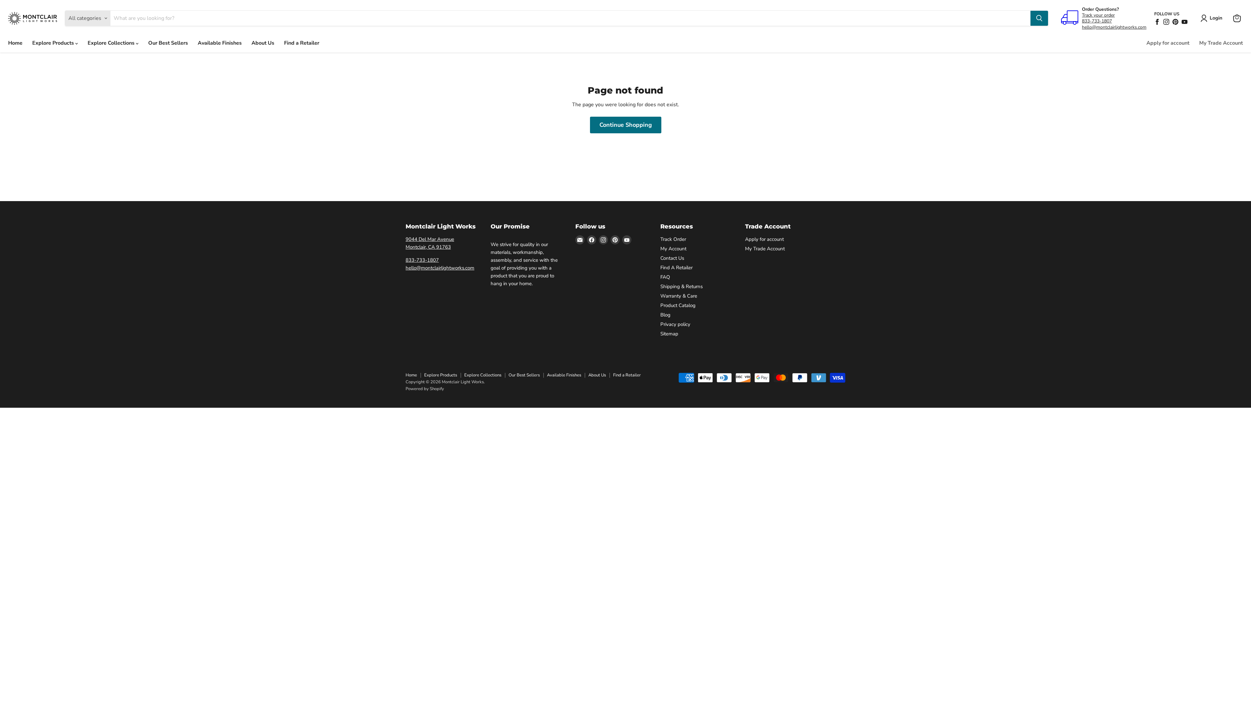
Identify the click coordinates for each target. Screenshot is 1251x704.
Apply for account (1167, 43)
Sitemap (669, 333)
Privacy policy (675, 324)
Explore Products (53, 43)
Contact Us (672, 258)
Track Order (673, 239)
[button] (1213, 18)
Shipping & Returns (681, 286)
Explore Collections (112, 43)
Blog (665, 315)
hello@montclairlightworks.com (1114, 27)
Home (15, 43)
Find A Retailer (676, 267)
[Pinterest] (1175, 22)
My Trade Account (1221, 43)
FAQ (665, 277)
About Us (263, 43)
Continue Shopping (625, 125)
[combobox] (570, 18)
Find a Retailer (301, 43)
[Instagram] (1166, 22)
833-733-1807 (1097, 21)
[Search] (1039, 18)
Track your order (1098, 15)
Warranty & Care (678, 296)
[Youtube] (1184, 22)
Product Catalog (678, 305)
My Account (673, 248)
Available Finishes (220, 43)
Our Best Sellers (168, 43)
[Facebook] (1157, 22)
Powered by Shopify (425, 389)
